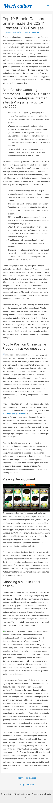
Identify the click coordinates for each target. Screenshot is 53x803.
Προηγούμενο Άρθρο (26, 778)
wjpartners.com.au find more (14, 414)
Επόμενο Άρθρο (27, 784)
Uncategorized (9, 32)
